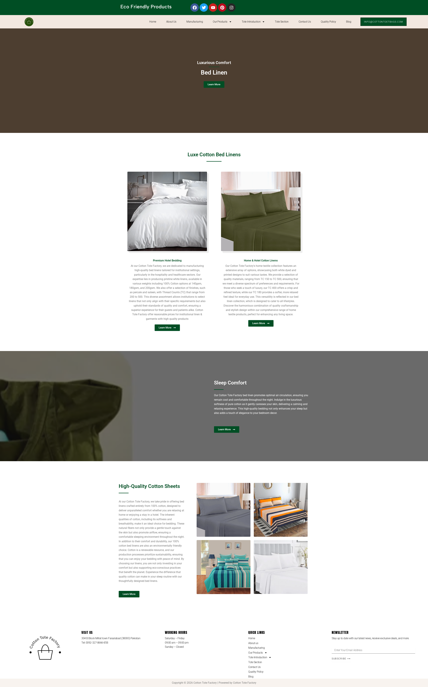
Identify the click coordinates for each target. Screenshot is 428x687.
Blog (348, 21)
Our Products (220, 21)
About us (171, 21)
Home (152, 21)
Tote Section (282, 21)
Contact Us (305, 21)
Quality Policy (328, 21)
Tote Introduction (251, 21)
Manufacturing (194, 21)
